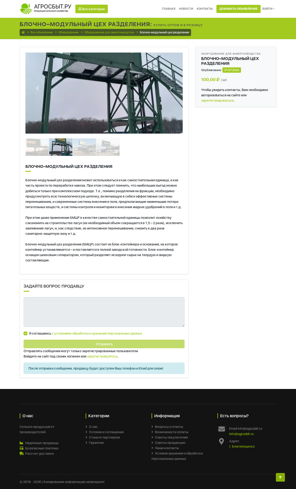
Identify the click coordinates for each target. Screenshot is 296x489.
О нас (93, 427)
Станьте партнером (104, 437)
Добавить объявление (238, 8)
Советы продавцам (170, 443)
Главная (168, 8)
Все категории (93, 9)
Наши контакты (167, 448)
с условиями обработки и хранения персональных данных (97, 333)
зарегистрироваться (217, 100)
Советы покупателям (171, 437)
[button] (37, 88)
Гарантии (96, 443)
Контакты (205, 8)
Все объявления (42, 32)
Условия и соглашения (106, 432)
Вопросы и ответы (169, 427)
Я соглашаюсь (85, 333)
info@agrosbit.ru (241, 434)
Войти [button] (267, 8)
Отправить (104, 344)
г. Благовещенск (242, 446)
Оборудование (69, 32)
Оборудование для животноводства (109, 32)
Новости (186, 8)
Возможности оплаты (171, 432)
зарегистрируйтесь (102, 356)
